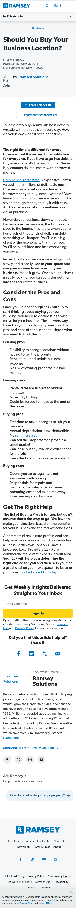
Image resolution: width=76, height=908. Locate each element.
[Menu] (68, 6)
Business (38, 28)
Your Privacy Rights (59, 876)
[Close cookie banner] (71, 892)
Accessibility (61, 882)
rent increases (26, 436)
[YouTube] (44, 859)
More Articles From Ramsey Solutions (29, 748)
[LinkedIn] (31, 653)
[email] (57, 653)
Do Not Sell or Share (20, 882)
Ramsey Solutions (33, 77)
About (57, 847)
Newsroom (23, 847)
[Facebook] (19, 653)
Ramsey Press (42, 847)
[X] (44, 653)
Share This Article (40, 105)
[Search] (47, 6)
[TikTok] (32, 859)
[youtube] (41, 760)
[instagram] (30, 760)
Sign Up (38, 613)
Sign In (58, 5)
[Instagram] (55, 859)
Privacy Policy (24, 628)
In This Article (13, 16)
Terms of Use (44, 903)
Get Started (14, 841)
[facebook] (7, 760)
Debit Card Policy (14, 876)
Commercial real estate (21, 180)
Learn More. (11, 738)
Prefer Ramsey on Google (40, 114)
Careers (29, 841)
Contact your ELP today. (38, 572)
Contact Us (43, 841)
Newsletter (60, 841)
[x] (19, 760)
